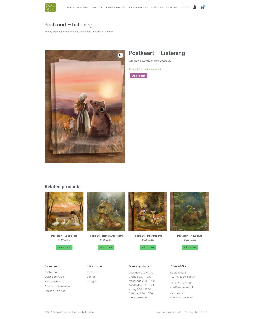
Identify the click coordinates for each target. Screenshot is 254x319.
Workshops (157, 7)
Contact (185, 7)
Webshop (97, 7)
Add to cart (138, 75)
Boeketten (83, 7)
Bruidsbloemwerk (116, 7)
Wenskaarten (71, 31)
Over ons (171, 7)
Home (70, 7)
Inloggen (92, 281)
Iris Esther (85, 31)
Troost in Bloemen (55, 291)
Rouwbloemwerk (138, 7)
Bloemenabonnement (58, 286)
